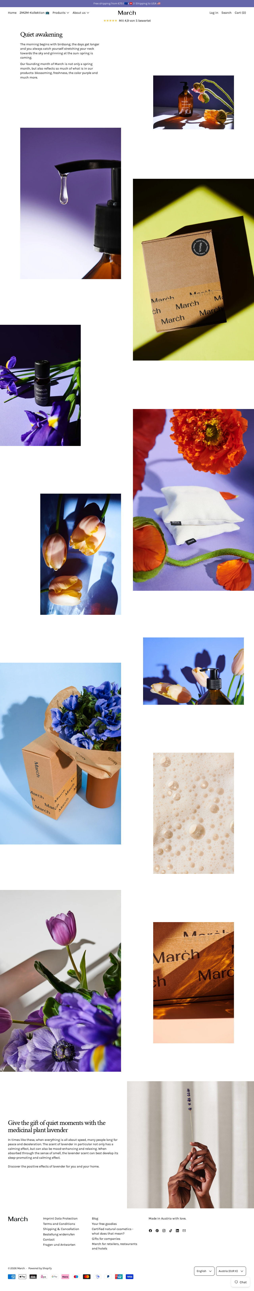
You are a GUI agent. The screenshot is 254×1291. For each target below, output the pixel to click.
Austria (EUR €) (228, 1271)
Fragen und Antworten (59, 1245)
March (21, 1268)
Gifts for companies (106, 1239)
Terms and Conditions (59, 1224)
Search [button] (226, 13)
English (201, 1271)
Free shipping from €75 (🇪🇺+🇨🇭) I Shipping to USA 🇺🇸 (127, 3)
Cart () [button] (240, 13)
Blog (95, 1218)
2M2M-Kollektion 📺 (34, 13)
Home (12, 13)
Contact (49, 1239)
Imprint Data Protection (60, 1218)
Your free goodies (104, 1224)
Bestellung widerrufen (59, 1234)
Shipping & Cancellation (61, 1229)
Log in (214, 13)
